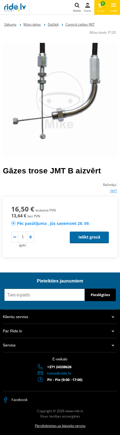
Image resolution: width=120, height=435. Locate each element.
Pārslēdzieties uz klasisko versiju (60, 425)
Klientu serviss (15, 316)
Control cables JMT (80, 24)
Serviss (9, 345)
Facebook (19, 399)
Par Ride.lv (12, 331)
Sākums (10, 24)
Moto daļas (32, 24)
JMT (113, 190)
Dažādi (53, 24)
